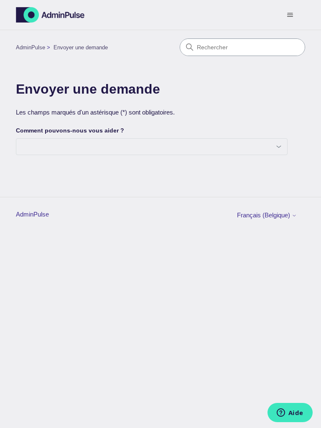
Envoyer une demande (81, 47)
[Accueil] (50, 15)
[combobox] (152, 146)
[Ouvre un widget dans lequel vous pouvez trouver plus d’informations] (290, 413)
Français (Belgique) (264, 215)
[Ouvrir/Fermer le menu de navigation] (290, 15)
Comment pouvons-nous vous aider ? (70, 130)
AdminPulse (30, 47)
